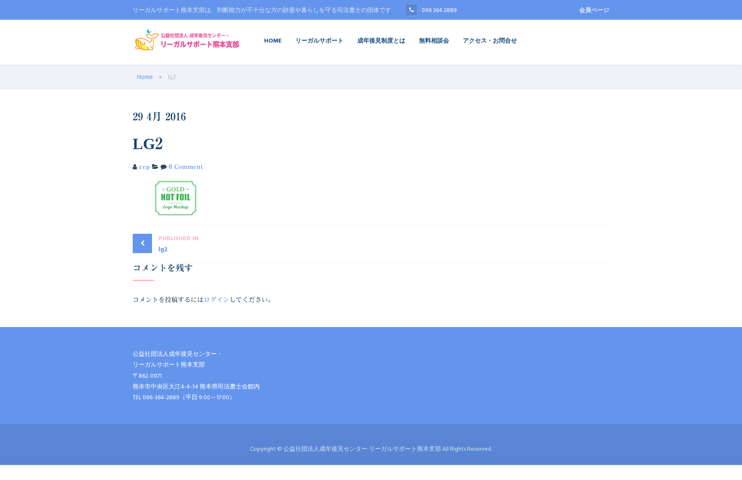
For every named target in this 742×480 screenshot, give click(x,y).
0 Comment (186, 166)
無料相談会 (434, 40)
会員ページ (594, 10)
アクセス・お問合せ (490, 40)
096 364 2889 (439, 10)
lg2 (178, 244)
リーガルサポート (319, 40)
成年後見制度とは (381, 40)
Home (273, 40)
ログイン (216, 300)
